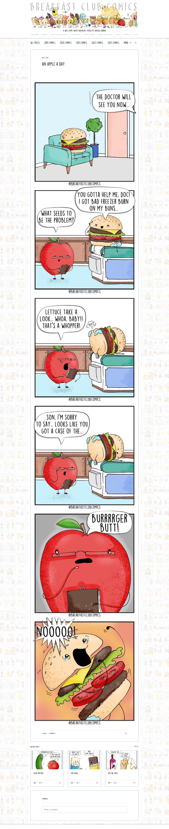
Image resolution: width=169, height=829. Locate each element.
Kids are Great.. (113, 773)
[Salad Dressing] (47, 760)
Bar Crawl (74, 773)
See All (137, 746)
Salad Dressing (38, 773)
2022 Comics (97, 42)
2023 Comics (113, 42)
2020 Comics (66, 42)
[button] (136, 43)
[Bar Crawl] (84, 760)
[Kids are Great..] (121, 760)
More (126, 42)
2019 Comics (49, 42)
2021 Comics (81, 42)
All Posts (35, 42)
